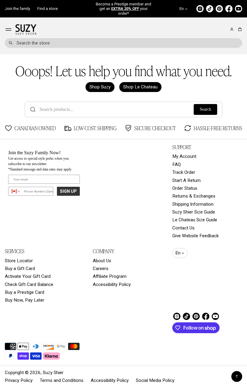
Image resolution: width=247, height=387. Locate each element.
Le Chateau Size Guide (194, 220)
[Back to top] (236, 376)
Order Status (184, 188)
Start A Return (186, 180)
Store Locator (19, 260)
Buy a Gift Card (20, 268)
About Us (102, 260)
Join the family (17, 8)
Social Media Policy (155, 380)
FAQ (176, 164)
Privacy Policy (19, 380)
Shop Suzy (100, 87)
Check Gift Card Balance (29, 284)
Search (205, 109)
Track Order (183, 172)
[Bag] (239, 29)
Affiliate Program (110, 276)
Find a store (47, 8)
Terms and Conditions (61, 380)
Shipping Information (193, 204)
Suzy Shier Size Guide (193, 212)
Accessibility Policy (112, 284)
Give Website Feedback (195, 235)
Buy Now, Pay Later (24, 300)
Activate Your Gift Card (28, 276)
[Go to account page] (232, 29)
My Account (184, 156)
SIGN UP (68, 191)
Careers (100, 268)
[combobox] (123, 43)
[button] (239, 29)
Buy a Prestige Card (24, 292)
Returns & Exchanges (193, 196)
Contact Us (183, 228)
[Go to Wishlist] (223, 29)
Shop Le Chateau (140, 87)
